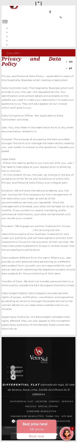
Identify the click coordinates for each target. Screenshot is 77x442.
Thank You (52, 416)
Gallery (13, 53)
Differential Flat (10, 7)
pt (70, 68)
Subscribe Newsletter (41, 411)
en (71, 61)
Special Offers (42, 32)
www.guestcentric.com (17, 229)
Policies (30, 406)
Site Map (66, 416)
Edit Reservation (59, 421)
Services (42, 36)
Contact (42, 44)
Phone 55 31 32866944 (60, 17)
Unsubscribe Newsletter (27, 416)
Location (42, 40)
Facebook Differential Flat (16, 375)
